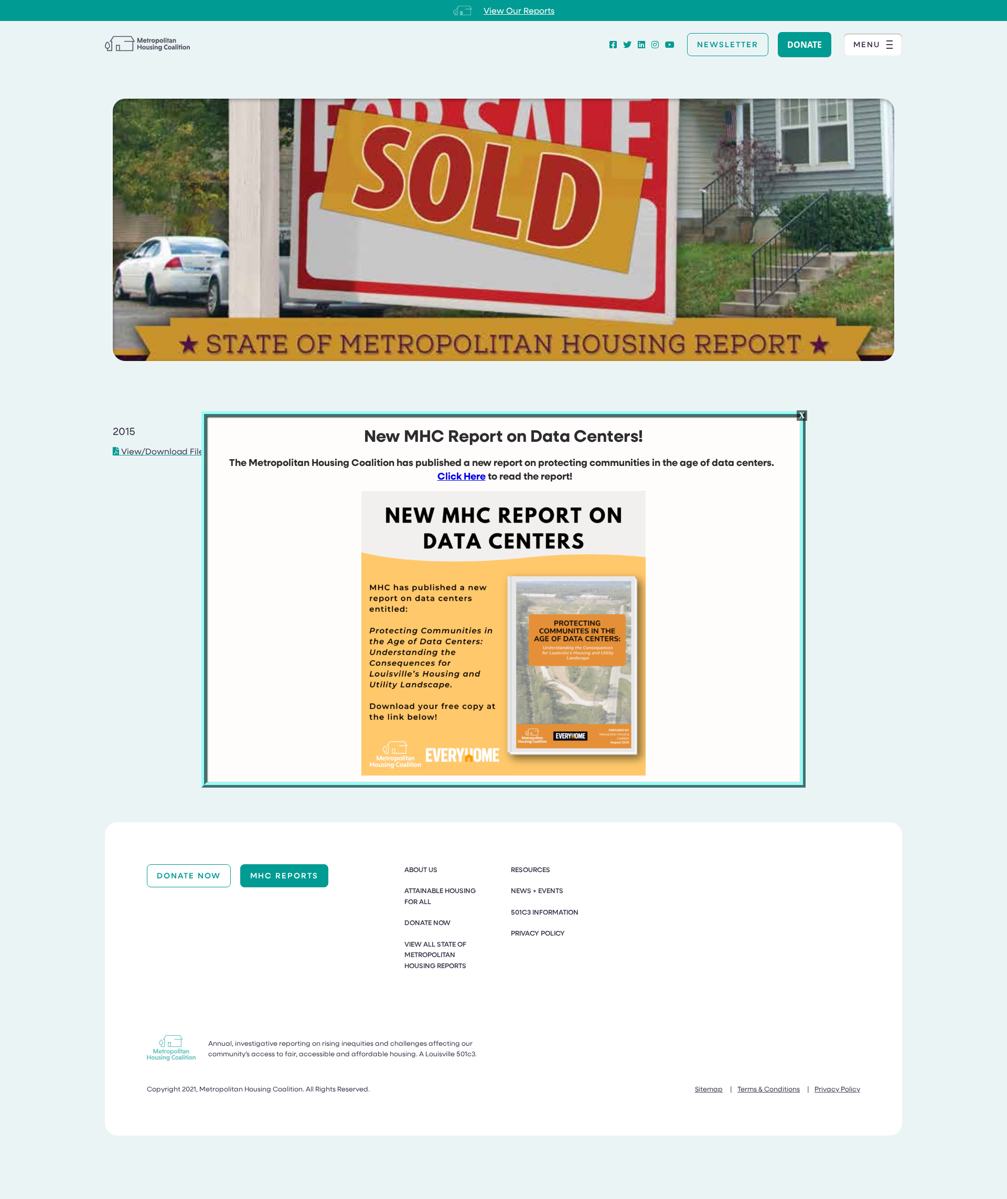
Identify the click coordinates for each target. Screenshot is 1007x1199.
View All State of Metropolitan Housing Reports (435, 954)
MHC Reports (284, 875)
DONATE (804, 44)
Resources (530, 869)
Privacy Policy (538, 933)
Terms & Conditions (768, 1088)
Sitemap (709, 1088)
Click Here (461, 476)
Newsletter (727, 44)
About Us (420, 869)
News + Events (537, 890)
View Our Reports (519, 10)
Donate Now (189, 875)
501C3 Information (545, 912)
